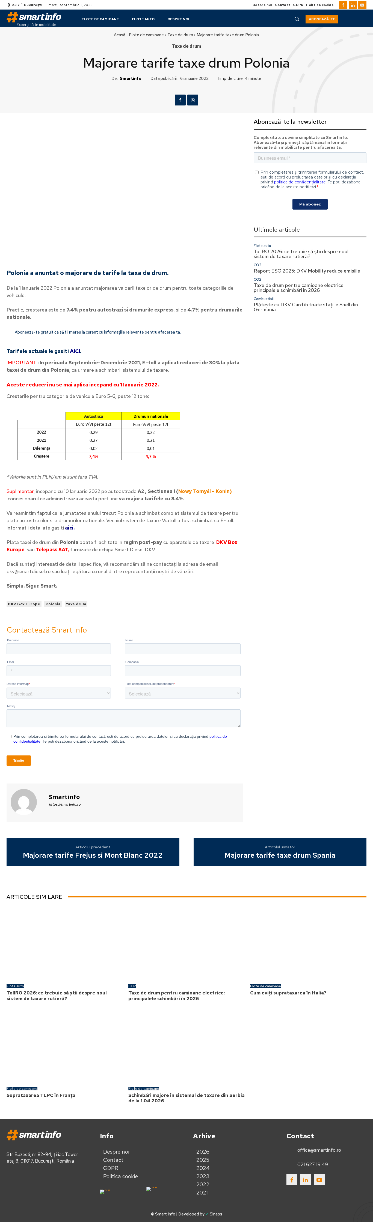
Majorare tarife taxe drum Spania (280, 855)
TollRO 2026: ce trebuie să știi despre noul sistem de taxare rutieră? (301, 253)
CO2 (257, 265)
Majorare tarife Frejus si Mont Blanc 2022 (93, 855)
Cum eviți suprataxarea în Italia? (288, 993)
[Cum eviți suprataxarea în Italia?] (308, 943)
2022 (202, 1184)
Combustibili (264, 299)
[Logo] (34, 17)
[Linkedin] (353, 5)
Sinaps (216, 1214)
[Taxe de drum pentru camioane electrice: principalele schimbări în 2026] (186, 943)
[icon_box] (313, 1150)
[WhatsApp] (192, 100)
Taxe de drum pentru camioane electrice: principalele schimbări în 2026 (299, 287)
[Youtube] (362, 5)
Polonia (53, 604)
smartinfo (130, 78)
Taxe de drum (180, 35)
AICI (75, 351)
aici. (70, 528)
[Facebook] (343, 5)
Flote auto (262, 245)
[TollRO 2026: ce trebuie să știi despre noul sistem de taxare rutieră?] (65, 943)
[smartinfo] (27, 802)
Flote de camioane (146, 35)
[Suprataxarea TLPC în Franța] (65, 1045)
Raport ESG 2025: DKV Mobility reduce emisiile (307, 271)
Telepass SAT (52, 549)
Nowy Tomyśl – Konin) (205, 491)
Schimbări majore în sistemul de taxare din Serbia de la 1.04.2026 (186, 1098)
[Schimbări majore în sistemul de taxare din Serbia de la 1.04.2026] (186, 1045)
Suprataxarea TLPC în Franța (41, 1095)
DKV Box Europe (24, 604)
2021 (202, 1192)
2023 (203, 1176)
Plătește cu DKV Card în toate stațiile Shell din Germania (306, 307)
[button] (296, 18)
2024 (203, 1168)
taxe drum (76, 604)
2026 (202, 1151)
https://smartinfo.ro (65, 804)
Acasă (119, 35)
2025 (202, 1159)
